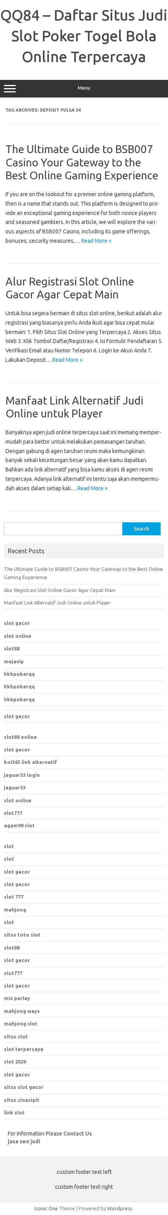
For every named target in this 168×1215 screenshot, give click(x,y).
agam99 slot (19, 825)
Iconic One (46, 1208)
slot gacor (17, 623)
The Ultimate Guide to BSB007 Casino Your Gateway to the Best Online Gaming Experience (81, 162)
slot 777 (13, 896)
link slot (14, 1112)
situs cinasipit (21, 1100)
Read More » (96, 241)
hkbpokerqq (19, 674)
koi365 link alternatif (30, 762)
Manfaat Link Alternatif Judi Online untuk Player (57, 602)
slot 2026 (15, 1061)
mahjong (15, 909)
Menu (84, 88)
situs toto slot (22, 934)
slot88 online (20, 737)
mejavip (14, 661)
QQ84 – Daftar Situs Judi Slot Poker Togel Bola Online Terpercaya (84, 36)
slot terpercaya (23, 1049)
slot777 (13, 813)
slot (9, 846)
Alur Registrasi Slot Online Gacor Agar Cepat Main (60, 590)
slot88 (12, 648)
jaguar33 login (22, 775)
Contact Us (77, 1133)
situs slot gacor (24, 1087)
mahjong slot (21, 1023)
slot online (17, 636)
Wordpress (119, 1208)
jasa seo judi (24, 1141)
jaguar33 (15, 787)
